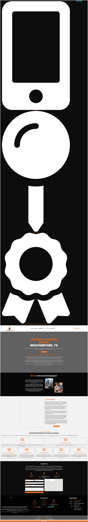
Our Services (41, 328)
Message (26, 487)
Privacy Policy (42, 517)
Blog (48, 328)
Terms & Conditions (48, 517)
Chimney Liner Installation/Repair (79, 503)
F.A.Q (45, 328)
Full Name (26, 479)
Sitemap (38, 517)
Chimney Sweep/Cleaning (78, 508)
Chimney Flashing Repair (77, 500)
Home (32, 328)
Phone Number (37, 479)
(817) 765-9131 (36, 110)
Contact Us (52, 328)
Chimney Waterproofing (77, 509)
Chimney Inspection (77, 501)
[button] (48, 506)
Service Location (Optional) (30, 484)
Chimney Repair (76, 506)
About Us (35, 328)
